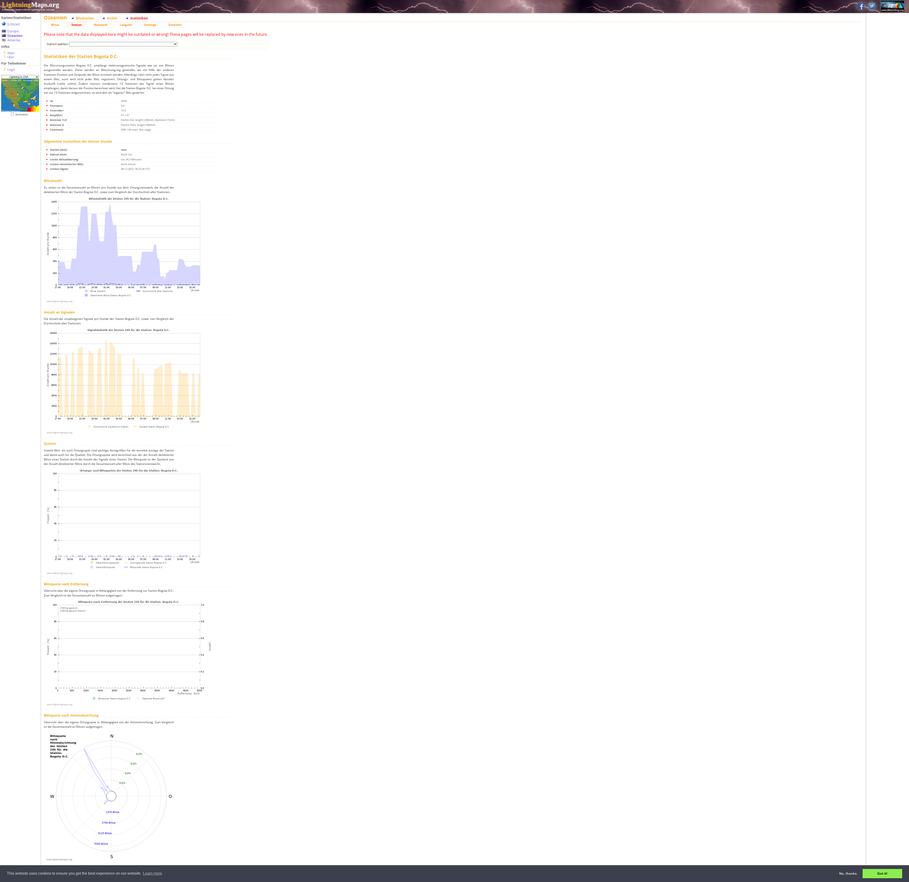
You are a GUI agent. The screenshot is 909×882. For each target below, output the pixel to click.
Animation (22, 114)
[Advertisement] (20, 213)
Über (10, 57)
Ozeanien (14, 35)
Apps (10, 53)
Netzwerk (100, 25)
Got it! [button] (882, 873)
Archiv (112, 18)
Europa (13, 31)
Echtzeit (13, 24)
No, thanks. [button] (848, 873)
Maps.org (30, 4)
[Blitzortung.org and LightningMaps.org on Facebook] (861, 6)
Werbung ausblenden (888, 163)
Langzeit (126, 25)
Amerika (13, 40)
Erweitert (175, 25)
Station (76, 25)
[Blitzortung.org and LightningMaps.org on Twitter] (872, 6)
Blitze (55, 25)
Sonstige (150, 25)
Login (11, 69)
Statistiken (139, 18)
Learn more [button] (152, 873)
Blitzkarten (85, 18)
